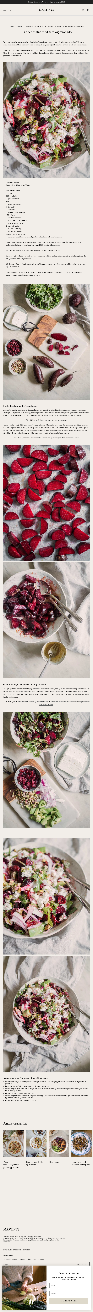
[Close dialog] (88, 1268)
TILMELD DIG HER (69, 1301)
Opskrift (19, 26)
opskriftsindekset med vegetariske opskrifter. (51, 420)
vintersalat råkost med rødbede (62, 702)
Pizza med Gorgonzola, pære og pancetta (11, 1165)
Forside (11, 26)
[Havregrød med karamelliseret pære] (81, 1143)
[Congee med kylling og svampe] (36, 1143)
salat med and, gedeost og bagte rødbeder (33, 702)
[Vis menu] (4, 9)
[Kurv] (88, 9)
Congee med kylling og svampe (35, 1163)
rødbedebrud (41, 438)
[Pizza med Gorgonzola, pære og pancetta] (13, 1143)
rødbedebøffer (56, 438)
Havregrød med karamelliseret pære (80, 1163)
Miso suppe (54, 1162)
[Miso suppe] (59, 1143)
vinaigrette (36, 689)
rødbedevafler (74, 438)
